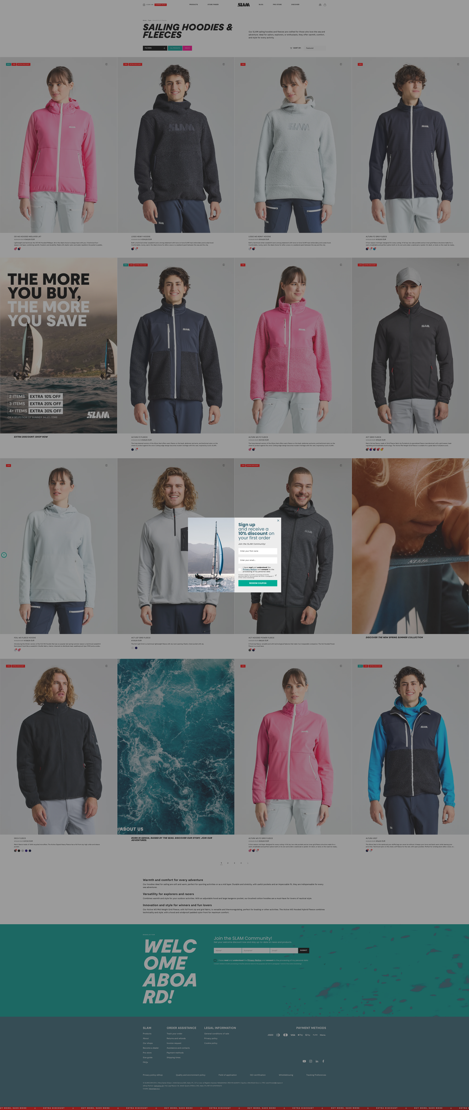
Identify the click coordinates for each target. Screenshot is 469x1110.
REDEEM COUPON (257, 583)
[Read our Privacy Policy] (275, 575)
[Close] (278, 520)
